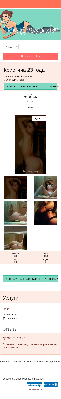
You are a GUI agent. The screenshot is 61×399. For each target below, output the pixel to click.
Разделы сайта (30, 57)
